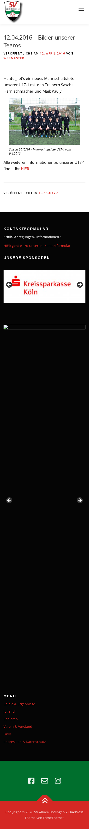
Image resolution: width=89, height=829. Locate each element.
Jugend (9, 711)
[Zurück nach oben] (44, 801)
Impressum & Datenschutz (25, 741)
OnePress (76, 812)
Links (8, 734)
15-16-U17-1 (48, 193)
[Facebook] (31, 780)
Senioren (11, 719)
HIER (25, 168)
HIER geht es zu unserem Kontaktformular (37, 245)
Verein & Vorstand (18, 726)
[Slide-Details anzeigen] (44, 502)
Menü (81, 8)
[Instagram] (57, 780)
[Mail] (44, 780)
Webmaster (14, 58)
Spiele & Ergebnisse (19, 704)
